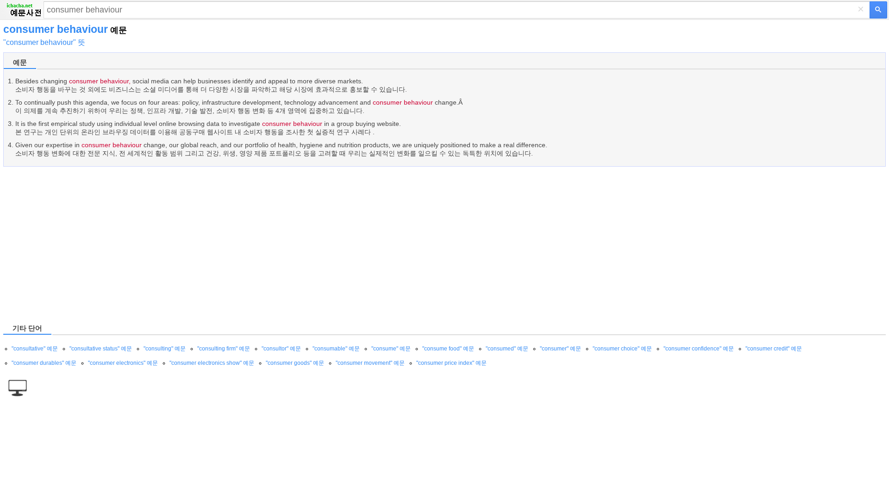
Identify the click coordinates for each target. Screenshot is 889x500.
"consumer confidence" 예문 (699, 348)
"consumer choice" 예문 (622, 348)
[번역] (878, 10)
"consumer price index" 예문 (451, 363)
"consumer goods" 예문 (295, 363)
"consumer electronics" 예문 (123, 363)
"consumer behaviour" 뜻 (44, 42)
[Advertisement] (281, 244)
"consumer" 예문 (560, 348)
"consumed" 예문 (507, 348)
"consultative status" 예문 (100, 348)
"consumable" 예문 (336, 348)
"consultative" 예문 (35, 348)
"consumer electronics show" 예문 (211, 363)
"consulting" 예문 (165, 348)
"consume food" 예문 (448, 348)
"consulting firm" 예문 (223, 348)
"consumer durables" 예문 (44, 363)
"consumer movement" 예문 (370, 363)
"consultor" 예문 (281, 348)
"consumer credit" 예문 (773, 348)
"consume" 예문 (391, 348)
